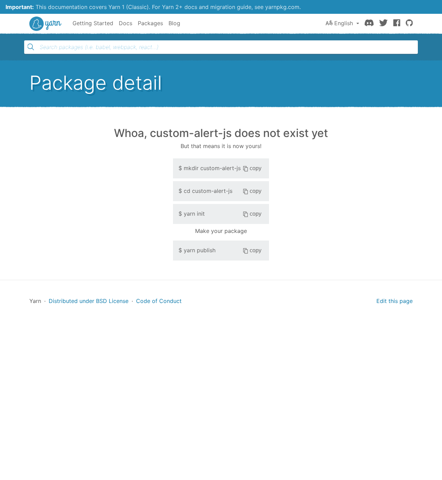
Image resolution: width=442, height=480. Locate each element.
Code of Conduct (159, 300)
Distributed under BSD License (88, 300)
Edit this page (394, 300)
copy (255, 168)
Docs (125, 23)
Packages (150, 23)
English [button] (344, 23)
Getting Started (93, 23)
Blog (174, 23)
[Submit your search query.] (30, 46)
